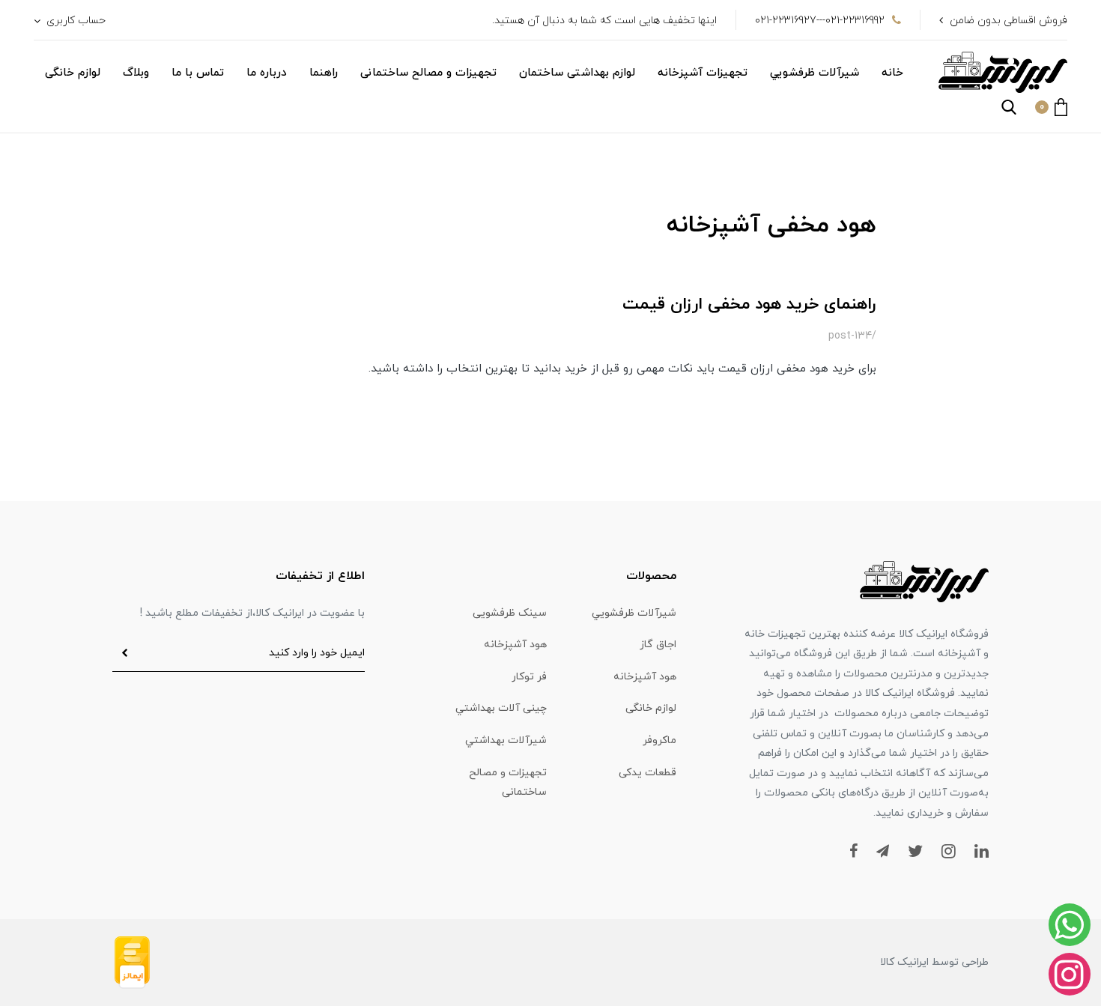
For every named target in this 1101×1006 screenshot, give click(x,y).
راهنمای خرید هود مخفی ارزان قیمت (749, 304)
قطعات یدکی (647, 773)
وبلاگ (136, 73)
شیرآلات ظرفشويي (814, 73)
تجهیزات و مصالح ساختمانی (428, 73)
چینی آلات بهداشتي (501, 708)
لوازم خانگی (72, 73)
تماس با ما (198, 73)
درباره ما (266, 73)
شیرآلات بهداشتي (506, 740)
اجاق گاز (658, 644)
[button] (1051, 107)
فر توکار (529, 677)
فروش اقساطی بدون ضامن (1008, 20)
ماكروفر (659, 740)
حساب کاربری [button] (74, 20)
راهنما (323, 73)
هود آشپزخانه (515, 644)
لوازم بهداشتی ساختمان (577, 73)
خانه (892, 73)
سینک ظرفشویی (510, 613)
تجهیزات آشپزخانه (702, 73)
